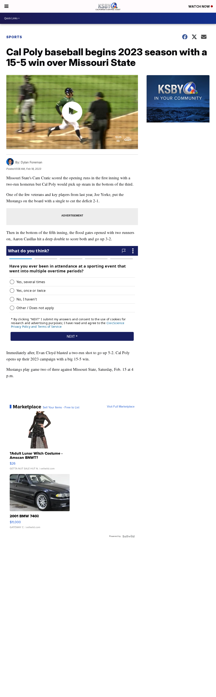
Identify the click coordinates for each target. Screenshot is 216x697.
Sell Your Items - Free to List (61, 407)
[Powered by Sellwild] (128, 536)
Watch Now (199, 6)
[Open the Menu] (6, 6)
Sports (14, 37)
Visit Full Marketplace (121, 406)
